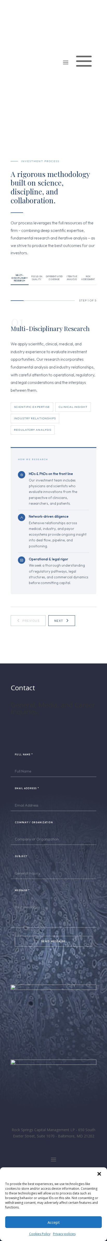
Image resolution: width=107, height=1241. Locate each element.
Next (58, 621)
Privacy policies (64, 1234)
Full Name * (24, 754)
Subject (21, 856)
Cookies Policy (39, 1234)
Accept (54, 1222)
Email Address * (27, 788)
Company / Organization (34, 822)
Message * (22, 890)
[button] (99, 1173)
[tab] (20, 278)
